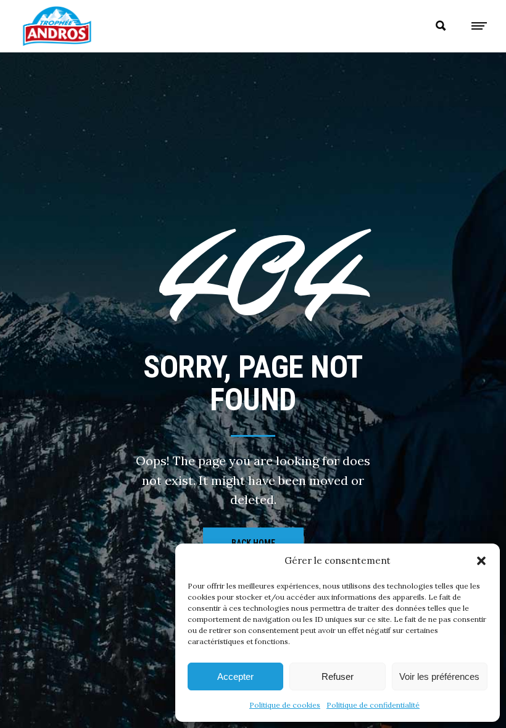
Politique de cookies (284, 704)
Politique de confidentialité (373, 704)
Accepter (235, 676)
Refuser (337, 676)
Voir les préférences (439, 676)
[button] (481, 561)
